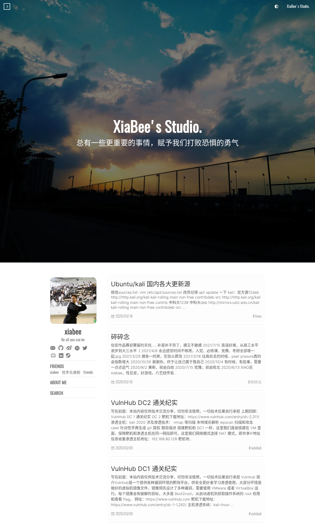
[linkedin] (62, 355)
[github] (61, 347)
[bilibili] (54, 355)
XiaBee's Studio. (298, 6)
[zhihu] (78, 348)
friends (88, 372)
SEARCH (56, 392)
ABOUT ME (58, 382)
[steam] (69, 355)
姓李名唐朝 (71, 372)
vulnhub (256, 448)
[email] (53, 348)
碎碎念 (256, 382)
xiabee (54, 372)
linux (258, 316)
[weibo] (70, 347)
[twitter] (85, 348)
